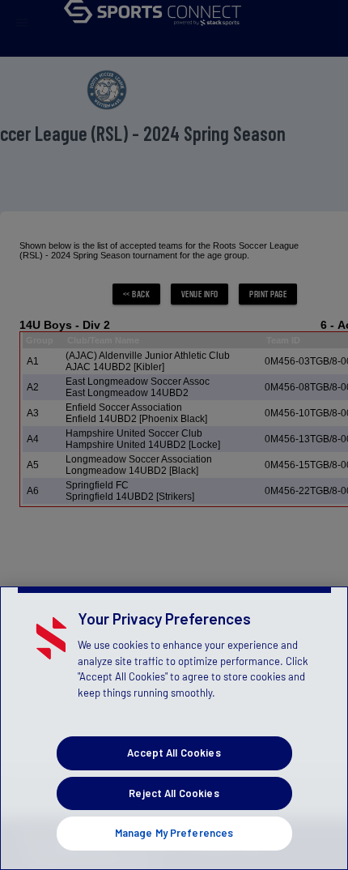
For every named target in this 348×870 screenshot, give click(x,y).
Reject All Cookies (174, 793)
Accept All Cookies (173, 752)
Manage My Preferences (174, 832)
